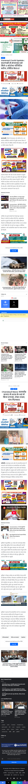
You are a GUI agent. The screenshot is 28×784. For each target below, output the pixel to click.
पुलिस (14, 731)
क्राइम (20, 772)
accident (3, 724)
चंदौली (10, 731)
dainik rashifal (4, 727)
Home (3, 54)
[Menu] (1, 19)
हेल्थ (11, 774)
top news (22, 729)
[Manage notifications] (25, 781)
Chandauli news (20, 724)
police (8, 729)
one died (3, 729)
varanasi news (4, 731)
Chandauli (13, 724)
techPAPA (22, 770)
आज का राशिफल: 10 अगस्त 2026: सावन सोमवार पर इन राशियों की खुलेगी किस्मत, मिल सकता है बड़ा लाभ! (18, 198)
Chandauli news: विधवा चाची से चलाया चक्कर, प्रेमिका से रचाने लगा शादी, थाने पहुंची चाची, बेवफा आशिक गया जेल (20, 357)
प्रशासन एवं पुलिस (7, 774)
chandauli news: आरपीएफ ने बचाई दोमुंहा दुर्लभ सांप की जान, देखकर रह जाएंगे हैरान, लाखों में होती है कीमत (7, 357)
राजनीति (23, 772)
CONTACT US (16, 774)
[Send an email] (9, 83)
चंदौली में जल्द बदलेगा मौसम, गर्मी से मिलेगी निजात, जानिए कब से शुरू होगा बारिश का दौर (20, 374)
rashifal (17, 729)
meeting (23, 727)
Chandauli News (11, 772)
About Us (22, 774)
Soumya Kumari (6, 83)
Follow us (3, 735)
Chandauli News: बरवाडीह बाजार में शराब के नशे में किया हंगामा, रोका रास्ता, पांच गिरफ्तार (7, 712)
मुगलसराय (18, 731)
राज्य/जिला (7, 54)
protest (12, 729)
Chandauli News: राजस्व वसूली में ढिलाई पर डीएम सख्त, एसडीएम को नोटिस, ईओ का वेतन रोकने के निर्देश (20, 712)
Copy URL (14, 250)
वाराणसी (11, 54)
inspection (18, 727)
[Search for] (26, 19)
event (13, 727)
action (8, 724)
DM (9, 727)
